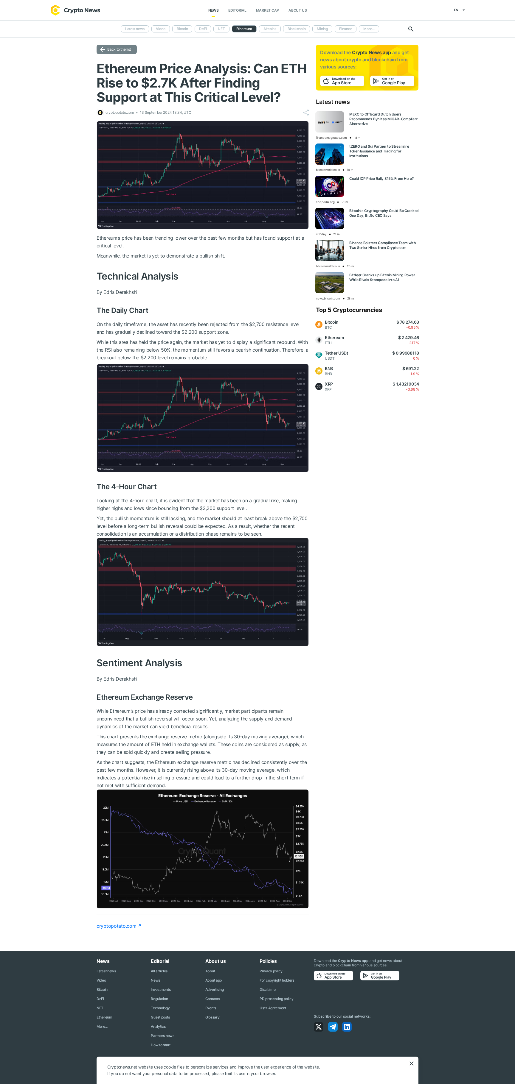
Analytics (158, 1026)
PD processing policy (276, 998)
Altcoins (269, 28)
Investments (160, 989)
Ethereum (104, 1017)
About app (213, 980)
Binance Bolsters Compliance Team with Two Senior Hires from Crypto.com (382, 245)
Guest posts (160, 1017)
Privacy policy (271, 971)
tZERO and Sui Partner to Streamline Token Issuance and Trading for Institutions (379, 151)
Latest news (135, 28)
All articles (159, 971)
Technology (160, 1008)
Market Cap (267, 10)
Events (210, 1008)
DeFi (203, 28)
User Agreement (273, 1008)
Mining (322, 28)
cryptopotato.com (116, 926)
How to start (160, 1045)
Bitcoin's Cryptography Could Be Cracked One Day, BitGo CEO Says (384, 213)
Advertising (214, 989)
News (213, 10)
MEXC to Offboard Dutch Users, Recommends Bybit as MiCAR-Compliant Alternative (383, 119)
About (210, 971)
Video (160, 28)
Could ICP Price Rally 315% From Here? (381, 178)
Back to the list (119, 49)
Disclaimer (268, 989)
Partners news (162, 1035)
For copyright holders (277, 980)
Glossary (212, 1017)
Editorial (237, 10)
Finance (345, 28)
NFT (221, 28)
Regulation (159, 998)
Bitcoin (182, 28)
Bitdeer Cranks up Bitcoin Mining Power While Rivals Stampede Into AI (382, 277)
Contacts (212, 998)
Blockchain (297, 28)
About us (297, 10)
